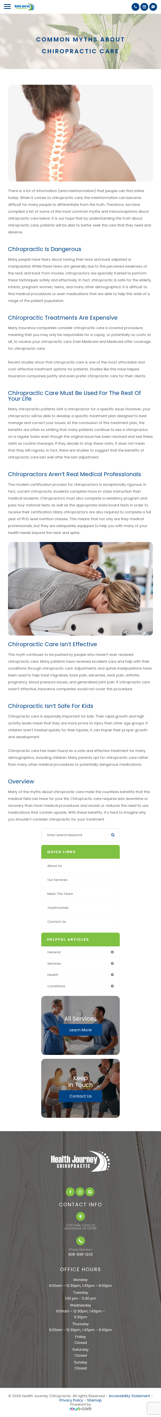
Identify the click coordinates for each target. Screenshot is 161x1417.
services (54, 963)
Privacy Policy (71, 1400)
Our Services (57, 879)
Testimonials (58, 907)
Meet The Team (60, 893)
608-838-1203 (80, 1254)
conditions (56, 986)
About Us (54, 865)
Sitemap (94, 1400)
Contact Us (56, 921)
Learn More (80, 1029)
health (52, 974)
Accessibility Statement (129, 1395)
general (53, 952)
